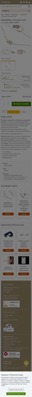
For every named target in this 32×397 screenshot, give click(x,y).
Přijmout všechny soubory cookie (16, 393)
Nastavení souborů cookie (16, 389)
